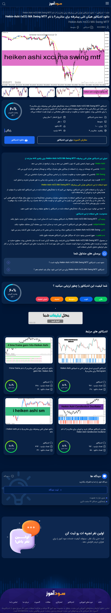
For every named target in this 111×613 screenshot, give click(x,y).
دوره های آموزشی (86, 602)
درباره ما (26, 602)
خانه (107, 12)
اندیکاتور (100, 12)
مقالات (47, 602)
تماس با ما (13, 602)
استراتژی (59, 602)
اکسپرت (37, 602)
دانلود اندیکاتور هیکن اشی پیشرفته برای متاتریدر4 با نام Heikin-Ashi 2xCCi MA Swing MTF (58, 12)
